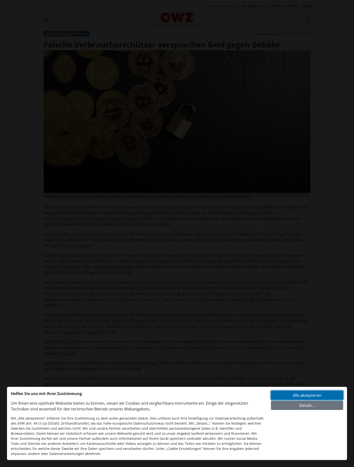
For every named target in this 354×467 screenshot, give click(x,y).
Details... (307, 405)
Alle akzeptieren (307, 395)
